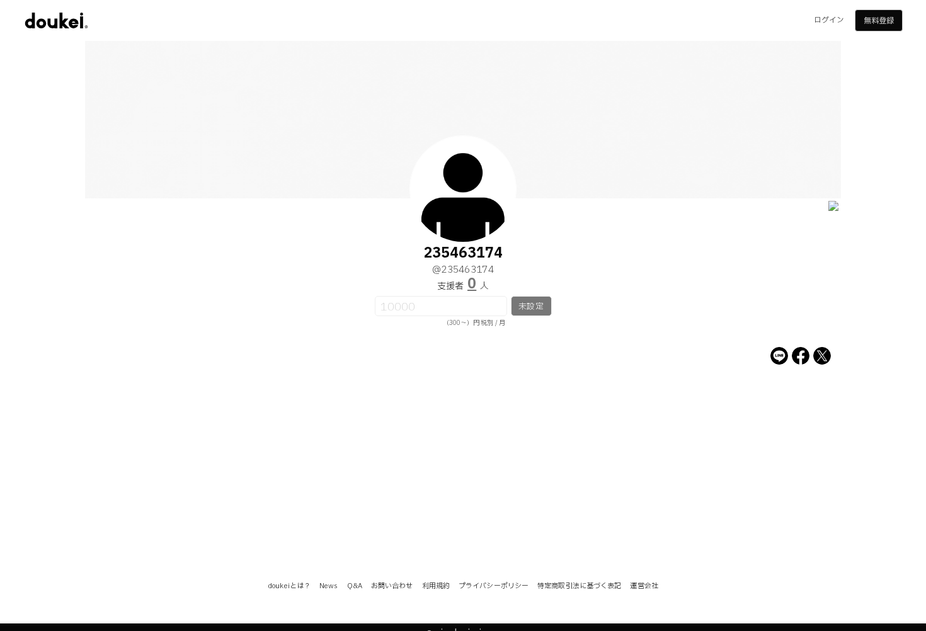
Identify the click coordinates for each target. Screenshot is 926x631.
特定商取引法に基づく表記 (579, 586)
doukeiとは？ (289, 586)
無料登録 (879, 20)
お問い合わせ (392, 586)
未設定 (530, 306)
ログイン (829, 20)
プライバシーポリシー (494, 586)
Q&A (354, 586)
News (328, 586)
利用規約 (436, 586)
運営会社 (644, 586)
